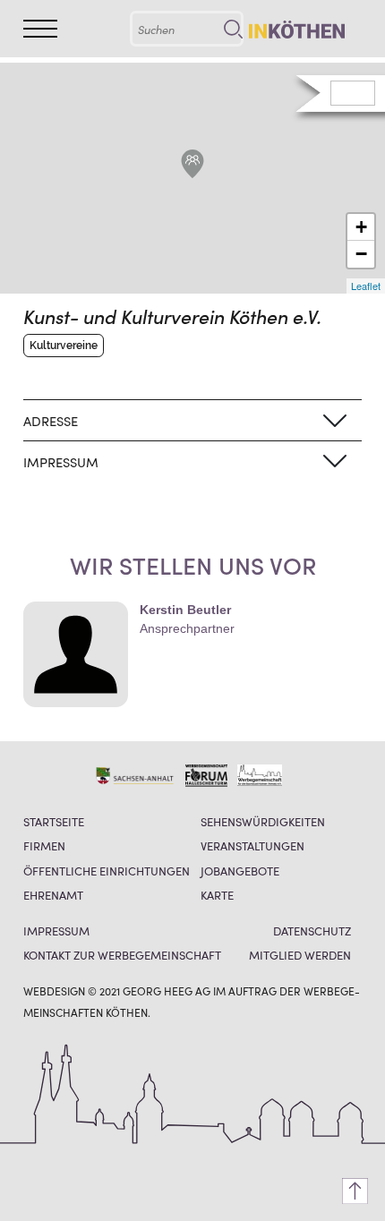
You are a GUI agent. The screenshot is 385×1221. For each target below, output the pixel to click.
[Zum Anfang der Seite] (355, 1191)
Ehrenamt (53, 894)
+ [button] (361, 227)
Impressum (56, 930)
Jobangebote (240, 870)
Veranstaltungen (252, 845)
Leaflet (366, 285)
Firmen (44, 845)
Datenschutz (312, 930)
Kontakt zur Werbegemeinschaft (122, 954)
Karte (217, 894)
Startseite (53, 821)
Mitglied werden (300, 954)
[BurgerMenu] (40, 28)
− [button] (361, 254)
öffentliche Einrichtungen (106, 870)
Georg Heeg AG (166, 990)
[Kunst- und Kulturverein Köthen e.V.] (192, 163)
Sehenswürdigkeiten (263, 821)
